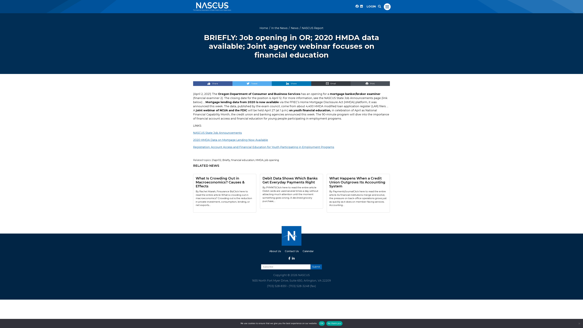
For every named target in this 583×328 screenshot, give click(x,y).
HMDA (259, 160)
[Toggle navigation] (387, 6)
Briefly (226, 160)
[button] (379, 6)
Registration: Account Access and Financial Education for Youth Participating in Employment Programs (263, 147)
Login (371, 6)
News (294, 28)
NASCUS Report (312, 28)
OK (321, 323)
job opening (271, 160)
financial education (242, 160)
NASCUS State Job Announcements (217, 133)
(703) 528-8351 (276, 286)
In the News (279, 28)
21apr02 (216, 160)
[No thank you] (579, 323)
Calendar (308, 251)
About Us (275, 251)
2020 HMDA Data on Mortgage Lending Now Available (230, 140)
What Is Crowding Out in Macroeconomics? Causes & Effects (220, 182)
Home (264, 28)
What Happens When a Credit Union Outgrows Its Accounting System (357, 182)
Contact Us (292, 251)
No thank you (334, 323)
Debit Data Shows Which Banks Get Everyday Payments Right (290, 180)
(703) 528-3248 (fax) (302, 286)
